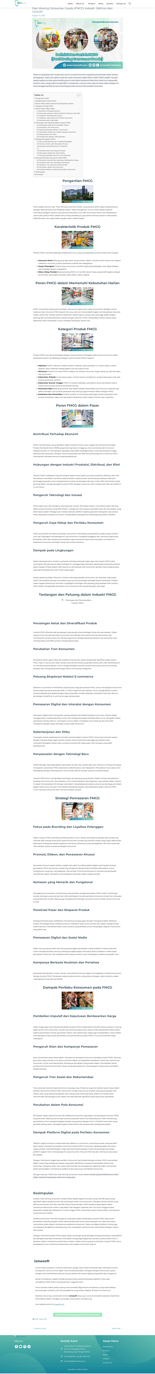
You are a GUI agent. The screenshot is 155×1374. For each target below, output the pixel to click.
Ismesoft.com (58, 1304)
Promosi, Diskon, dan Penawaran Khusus (53, 144)
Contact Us (121, 4)
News (100, 4)
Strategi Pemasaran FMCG (45, 139)
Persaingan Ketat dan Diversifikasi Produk (54, 125)
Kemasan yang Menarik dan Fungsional (53, 146)
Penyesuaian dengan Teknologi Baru (52, 136)
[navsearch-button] (130, 4)
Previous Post (39, 1328)
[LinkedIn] (24, 1346)
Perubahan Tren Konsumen (49, 127)
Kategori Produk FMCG (44, 106)
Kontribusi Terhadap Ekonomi (49, 111)
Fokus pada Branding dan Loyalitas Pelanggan (55, 141)
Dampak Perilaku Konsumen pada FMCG (51, 158)
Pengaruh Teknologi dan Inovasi (50, 115)
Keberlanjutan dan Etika (47, 134)
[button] (80, 3)
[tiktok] (29, 1346)
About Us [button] (80, 4)
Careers (109, 4)
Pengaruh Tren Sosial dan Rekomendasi (53, 165)
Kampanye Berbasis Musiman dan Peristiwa (54, 155)
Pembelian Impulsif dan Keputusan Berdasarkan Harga (58, 160)
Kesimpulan (40, 172)
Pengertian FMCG (42, 98)
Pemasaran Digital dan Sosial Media (52, 153)
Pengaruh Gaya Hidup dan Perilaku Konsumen (56, 118)
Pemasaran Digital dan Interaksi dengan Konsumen (57, 132)
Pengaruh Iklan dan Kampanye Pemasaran (54, 162)
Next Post (117, 1328)
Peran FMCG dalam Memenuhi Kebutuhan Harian (54, 104)
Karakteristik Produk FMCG (46, 101)
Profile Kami (108, 1347)
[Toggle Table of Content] (77, 95)
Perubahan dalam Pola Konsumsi (51, 167)
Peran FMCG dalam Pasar (45, 109)
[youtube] (20, 1346)
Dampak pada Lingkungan (48, 120)
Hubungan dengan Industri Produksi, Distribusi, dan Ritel (59, 113)
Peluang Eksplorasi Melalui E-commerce (53, 130)
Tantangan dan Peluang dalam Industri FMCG (53, 123)
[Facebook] (16, 1346)
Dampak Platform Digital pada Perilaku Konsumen (57, 169)
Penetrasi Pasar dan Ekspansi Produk (52, 151)
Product (91, 4)
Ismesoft (39, 174)
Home (70, 4)
